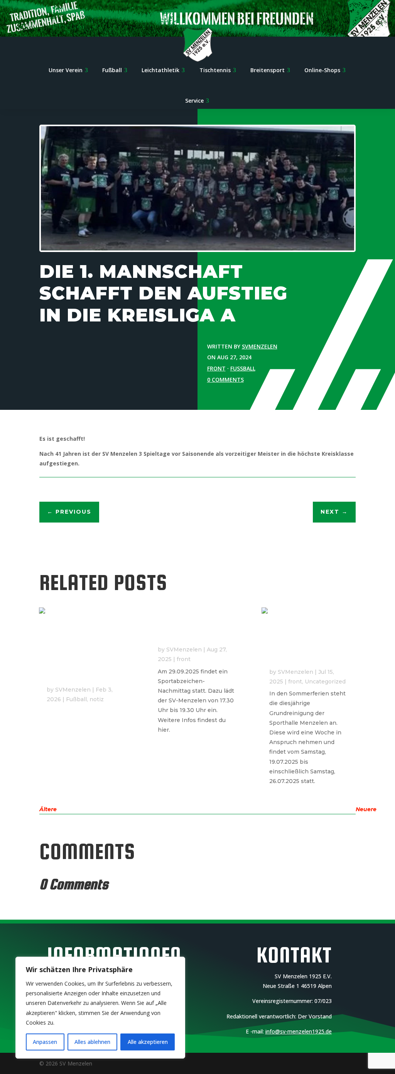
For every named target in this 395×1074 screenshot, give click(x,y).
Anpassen (45, 1041)
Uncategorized (325, 681)
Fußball (242, 368)
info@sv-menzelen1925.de (298, 1031)
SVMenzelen (259, 346)
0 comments (225, 379)
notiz (96, 699)
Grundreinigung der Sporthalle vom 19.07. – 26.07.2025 (307, 650)
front (216, 368)
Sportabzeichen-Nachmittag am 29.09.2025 (185, 628)
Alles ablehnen (92, 1041)
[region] (100, 1008)
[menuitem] (68, 71)
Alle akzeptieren (148, 1041)
